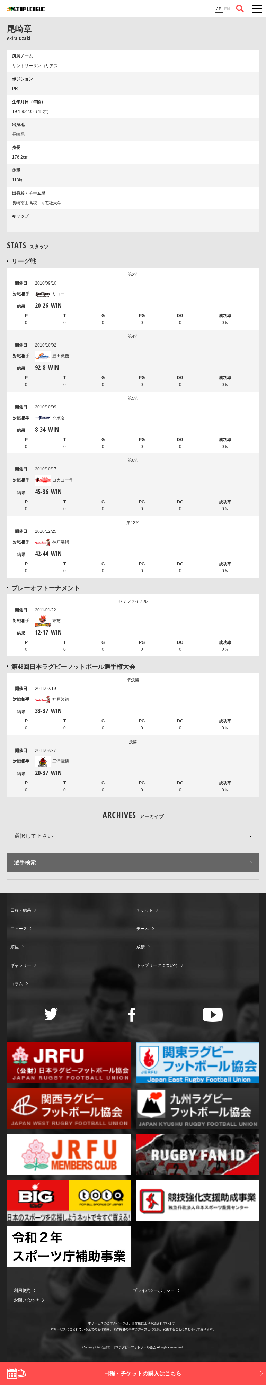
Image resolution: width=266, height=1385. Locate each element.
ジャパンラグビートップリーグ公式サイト (26, 9)
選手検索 (25, 862)
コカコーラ (62, 480)
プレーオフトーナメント (45, 588)
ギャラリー (20, 965)
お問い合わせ (26, 1300)
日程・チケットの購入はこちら (142, 1373)
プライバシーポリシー (154, 1290)
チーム (142, 928)
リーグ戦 (23, 261)
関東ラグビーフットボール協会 (197, 1062)
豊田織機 (60, 355)
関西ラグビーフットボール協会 (69, 1108)
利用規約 (22, 1290)
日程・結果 (20, 910)
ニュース (18, 928)
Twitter (51, 1014)
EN (227, 9)
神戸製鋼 (60, 542)
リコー (58, 293)
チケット (144, 910)
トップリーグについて (157, 965)
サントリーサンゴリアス (35, 65)
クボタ (58, 418)
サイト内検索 (240, 8)
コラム (16, 983)
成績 (140, 947)
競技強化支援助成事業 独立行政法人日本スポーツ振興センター (197, 1200)
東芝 (56, 620)
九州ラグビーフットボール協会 (197, 1108)
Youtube (213, 1015)
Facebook (131, 1015)
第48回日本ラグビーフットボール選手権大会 (73, 666)
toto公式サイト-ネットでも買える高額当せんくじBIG (69, 1200)
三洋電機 (60, 761)
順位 (14, 947)
